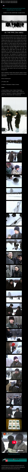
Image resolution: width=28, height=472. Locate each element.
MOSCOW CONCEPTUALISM (14, 454)
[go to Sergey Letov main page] (14, 460)
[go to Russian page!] (3, 5)
